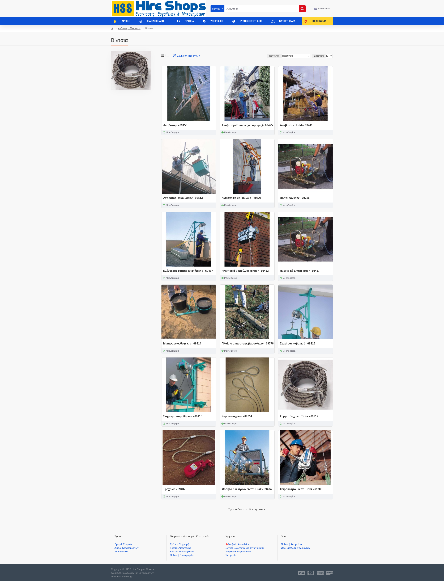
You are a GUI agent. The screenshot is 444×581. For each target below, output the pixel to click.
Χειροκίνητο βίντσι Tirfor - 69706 (301, 489)
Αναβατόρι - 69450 (175, 125)
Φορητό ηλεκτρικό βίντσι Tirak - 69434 (247, 489)
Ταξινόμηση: (274, 56)
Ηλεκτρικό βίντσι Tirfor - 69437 (300, 270)
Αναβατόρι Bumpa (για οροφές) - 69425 (247, 125)
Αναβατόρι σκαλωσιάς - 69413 (183, 197)
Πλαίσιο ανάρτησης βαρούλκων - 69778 (248, 343)
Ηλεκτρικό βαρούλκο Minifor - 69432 (245, 270)
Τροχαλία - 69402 (174, 489)
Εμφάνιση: (319, 56)
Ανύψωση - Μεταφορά (129, 28)
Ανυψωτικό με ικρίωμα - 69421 (241, 197)
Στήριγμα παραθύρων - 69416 (182, 416)
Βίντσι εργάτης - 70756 (295, 197)
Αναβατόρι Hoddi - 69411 (296, 125)
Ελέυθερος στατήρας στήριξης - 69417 (188, 270)
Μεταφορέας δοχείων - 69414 (182, 343)
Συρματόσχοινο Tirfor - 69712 (299, 416)
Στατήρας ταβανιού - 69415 (297, 343)
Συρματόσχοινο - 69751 (237, 416)
